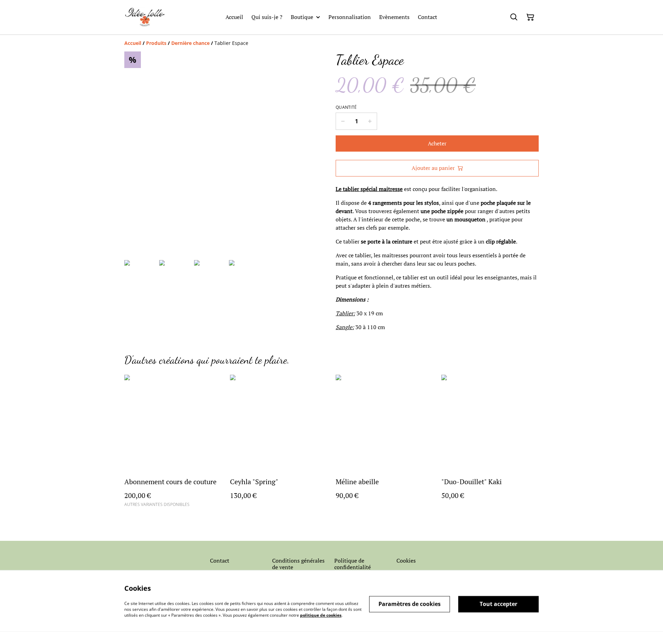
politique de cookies (321, 615)
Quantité (346, 107)
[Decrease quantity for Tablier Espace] (343, 121)
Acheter (437, 143)
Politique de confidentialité (352, 564)
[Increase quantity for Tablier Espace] (370, 121)
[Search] (514, 17)
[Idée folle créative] (144, 17)
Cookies (406, 560)
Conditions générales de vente (298, 564)
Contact (219, 560)
